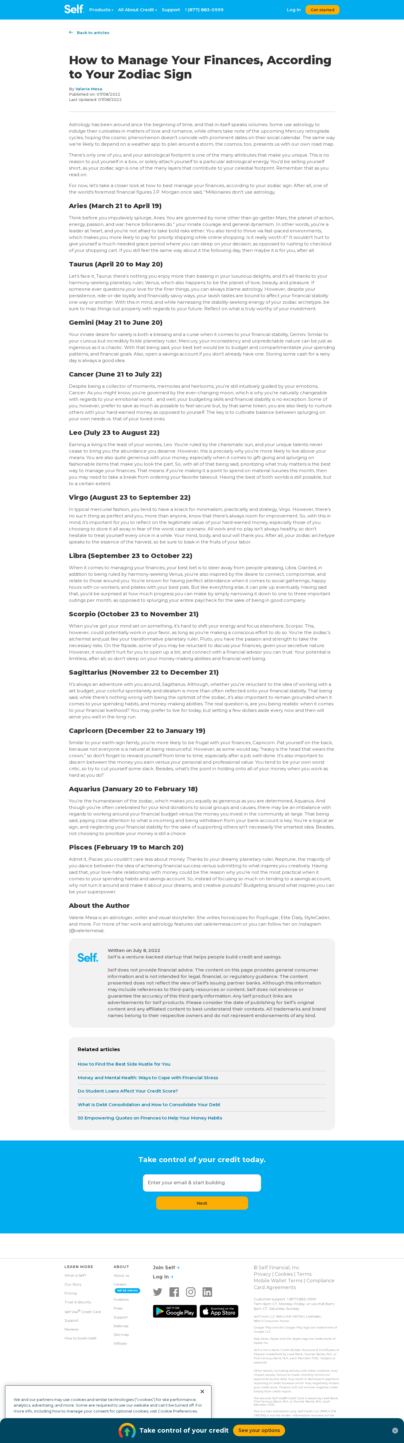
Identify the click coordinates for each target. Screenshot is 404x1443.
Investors (121, 1299)
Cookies (284, 1274)
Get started (322, 9)
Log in (161, 1277)
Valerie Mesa (88, 88)
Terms (304, 1274)
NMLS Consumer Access (271, 1321)
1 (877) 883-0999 (204, 9)
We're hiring (127, 1290)
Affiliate (120, 1343)
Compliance (320, 1280)
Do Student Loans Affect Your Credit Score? (128, 1091)
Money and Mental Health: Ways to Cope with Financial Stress (148, 1077)
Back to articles (93, 32)
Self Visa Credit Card (82, 1311)
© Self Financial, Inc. (277, 1267)
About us (121, 1275)
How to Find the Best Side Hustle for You (124, 1064)
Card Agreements (275, 1287)
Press (118, 1308)
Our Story (73, 1284)
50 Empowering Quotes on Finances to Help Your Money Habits (150, 1118)
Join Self (165, 1267)
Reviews (71, 1329)
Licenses (313, 1316)
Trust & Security (77, 1302)
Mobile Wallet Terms (278, 1280)
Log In (294, 9)
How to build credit (80, 1338)
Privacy (262, 1274)
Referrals (121, 1326)
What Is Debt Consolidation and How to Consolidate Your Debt (149, 1104)
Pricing (70, 1293)
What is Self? (75, 1275)
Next (202, 1203)
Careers (120, 1284)
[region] (108, 1411)
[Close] (202, 1391)
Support (171, 9)
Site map (121, 1334)
